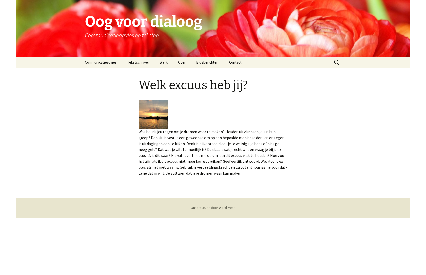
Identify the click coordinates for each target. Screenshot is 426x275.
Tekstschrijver (138, 62)
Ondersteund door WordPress (213, 207)
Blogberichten (207, 62)
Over (182, 62)
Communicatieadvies (101, 62)
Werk (164, 62)
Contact (235, 62)
